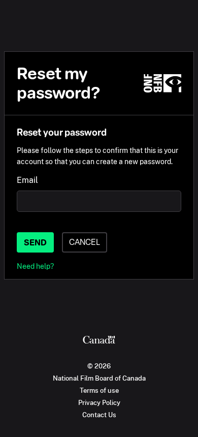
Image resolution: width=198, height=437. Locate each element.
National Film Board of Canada (99, 378)
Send (35, 242)
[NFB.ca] (162, 83)
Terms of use (99, 390)
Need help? (35, 266)
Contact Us (99, 415)
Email (27, 180)
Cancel (84, 242)
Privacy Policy (99, 402)
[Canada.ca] (99, 341)
